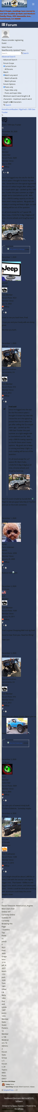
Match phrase (10, 81)
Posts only (9, 87)
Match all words (11, 78)
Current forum (10, 66)
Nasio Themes (18, 1106)
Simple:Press (8, 1090)
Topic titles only (11, 90)
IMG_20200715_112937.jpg (17, 249)
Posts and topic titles (13, 93)
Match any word (11, 75)
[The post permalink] (6, 173)
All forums (9, 69)
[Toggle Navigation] (33, 4)
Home (4, 109)
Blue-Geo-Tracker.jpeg (16, 743)
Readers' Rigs (17, 109)
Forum (9, 109)
